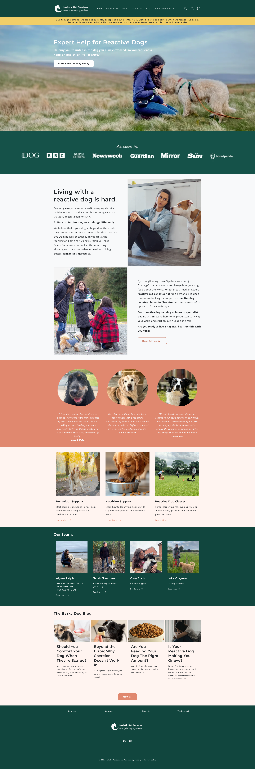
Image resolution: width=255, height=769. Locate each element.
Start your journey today (73, 63)
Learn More (62, 520)
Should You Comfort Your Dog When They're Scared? (72, 653)
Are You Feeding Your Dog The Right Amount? (145, 653)
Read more (61, 595)
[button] (111, 8)
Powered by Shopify (132, 760)
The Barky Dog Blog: (73, 613)
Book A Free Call (152, 340)
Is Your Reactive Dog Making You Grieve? (181, 653)
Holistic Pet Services (114, 760)
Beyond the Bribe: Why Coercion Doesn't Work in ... (106, 655)
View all (127, 696)
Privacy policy (150, 760)
